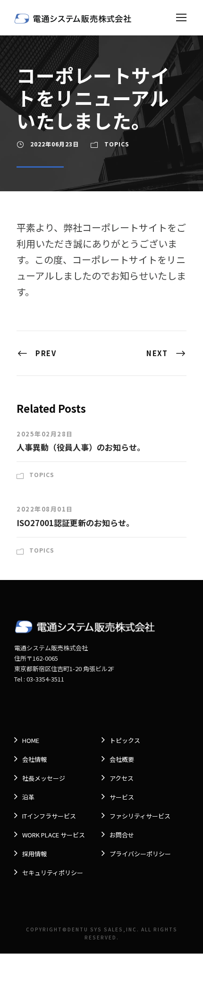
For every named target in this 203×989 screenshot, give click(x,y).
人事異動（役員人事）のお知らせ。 (81, 447)
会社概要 (122, 759)
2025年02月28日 (45, 433)
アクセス (122, 778)
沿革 (28, 797)
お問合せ (122, 834)
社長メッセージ (43, 778)
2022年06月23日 (54, 144)
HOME (30, 740)
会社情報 (34, 759)
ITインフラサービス (49, 815)
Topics (116, 144)
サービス (122, 797)
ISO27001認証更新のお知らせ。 (75, 523)
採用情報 (34, 853)
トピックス (125, 740)
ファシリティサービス (140, 815)
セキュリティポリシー (52, 872)
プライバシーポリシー (140, 853)
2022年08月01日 (45, 508)
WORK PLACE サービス (53, 834)
